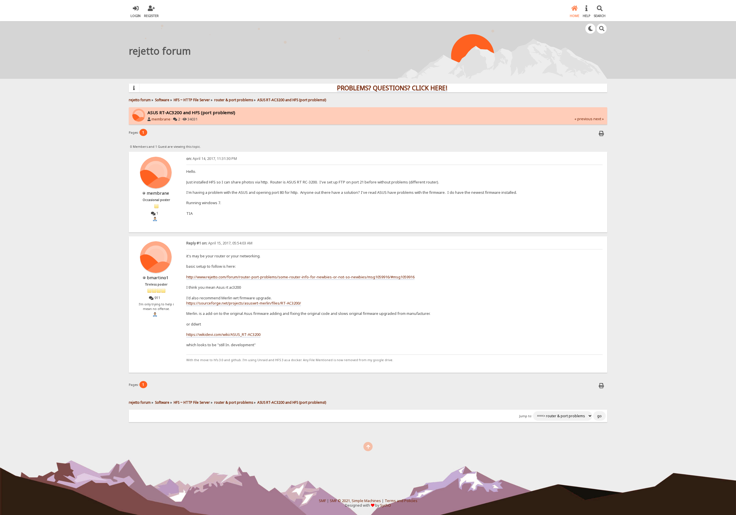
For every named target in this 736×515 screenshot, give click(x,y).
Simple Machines (366, 500)
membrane (161, 119)
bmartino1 (158, 277)
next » (598, 118)
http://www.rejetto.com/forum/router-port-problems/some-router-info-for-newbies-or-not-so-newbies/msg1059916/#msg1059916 (300, 276)
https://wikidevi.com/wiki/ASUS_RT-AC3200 (223, 334)
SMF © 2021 (340, 500)
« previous (583, 118)
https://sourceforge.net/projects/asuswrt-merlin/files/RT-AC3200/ (243, 303)
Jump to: (525, 416)
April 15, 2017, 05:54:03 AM (219, 243)
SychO (385, 505)
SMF (322, 500)
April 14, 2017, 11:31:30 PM (211, 158)
